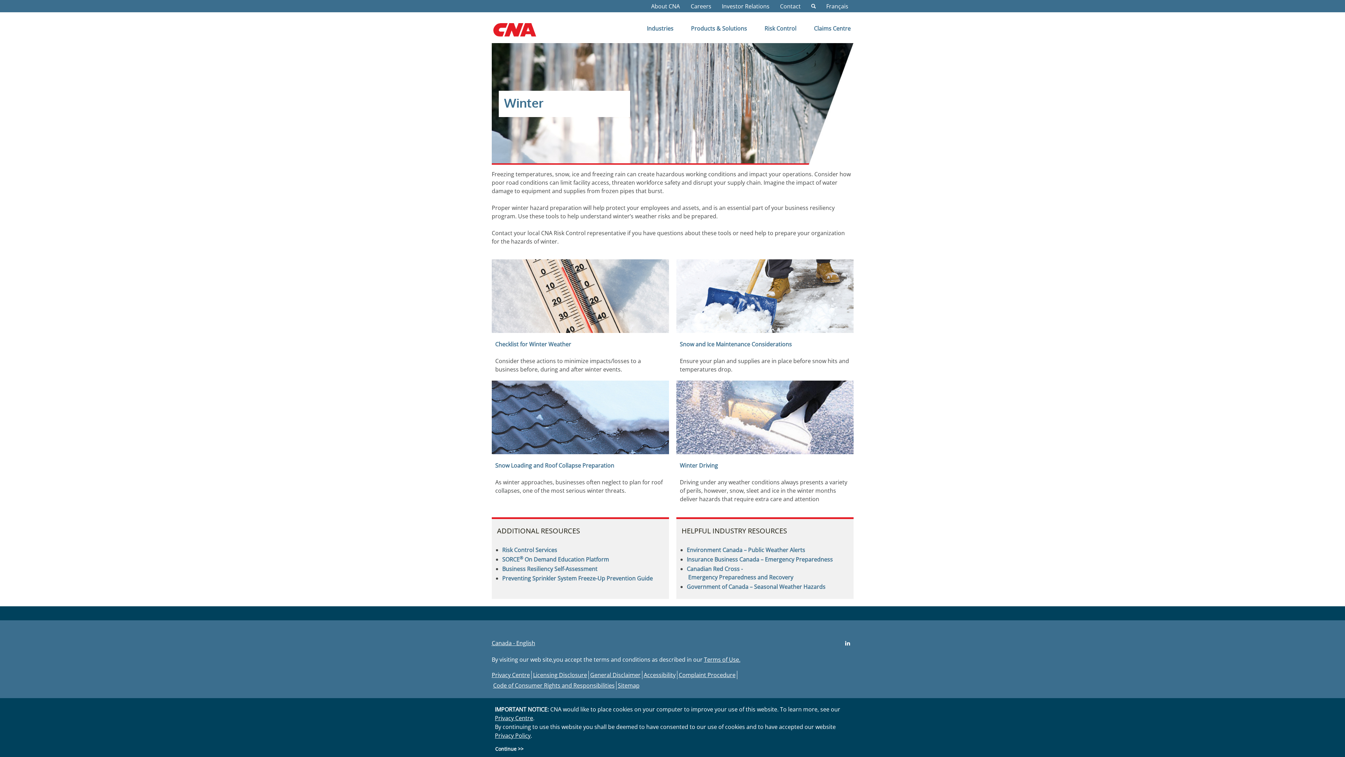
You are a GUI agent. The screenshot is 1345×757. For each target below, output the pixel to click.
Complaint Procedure (707, 675)
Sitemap (629, 685)
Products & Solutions (719, 28)
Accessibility (660, 675)
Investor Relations (746, 6)
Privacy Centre (511, 675)
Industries (660, 28)
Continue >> (509, 748)
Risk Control (780, 28)
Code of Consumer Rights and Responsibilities (554, 685)
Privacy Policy (513, 735)
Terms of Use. (722, 659)
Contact (790, 6)
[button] (813, 6)
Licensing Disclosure (560, 675)
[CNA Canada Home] (521, 32)
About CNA (665, 6)
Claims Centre (832, 28)
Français (837, 6)
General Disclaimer (615, 675)
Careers (701, 6)
